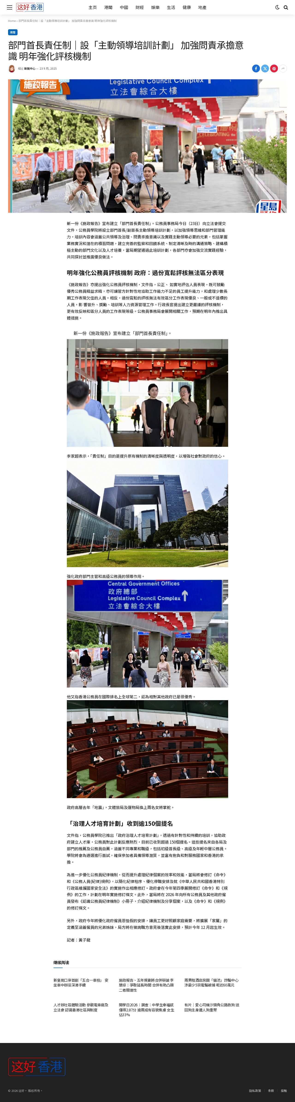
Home (12, 21)
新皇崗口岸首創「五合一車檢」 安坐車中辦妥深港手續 (80, 983)
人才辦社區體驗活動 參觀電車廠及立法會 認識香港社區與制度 (80, 1007)
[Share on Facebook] (256, 68)
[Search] (285, 7)
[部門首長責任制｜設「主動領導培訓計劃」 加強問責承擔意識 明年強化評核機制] (147, 146)
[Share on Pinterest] (274, 68)
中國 (124, 7)
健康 (187, 7)
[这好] (30, 7)
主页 (92, 7)
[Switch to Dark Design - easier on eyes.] (277, 7)
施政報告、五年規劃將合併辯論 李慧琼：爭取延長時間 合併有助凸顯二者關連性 (146, 985)
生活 (171, 7)
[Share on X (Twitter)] (265, 68)
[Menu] (9, 7)
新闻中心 (29, 68)
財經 (140, 7)
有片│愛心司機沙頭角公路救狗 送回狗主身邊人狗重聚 (211, 1007)
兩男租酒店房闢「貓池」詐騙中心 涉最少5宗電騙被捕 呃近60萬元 (211, 983)
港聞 (108, 7)
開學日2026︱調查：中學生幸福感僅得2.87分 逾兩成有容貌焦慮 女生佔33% (146, 1009)
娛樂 (155, 7)
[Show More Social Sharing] (283, 68)
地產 (202, 7)
